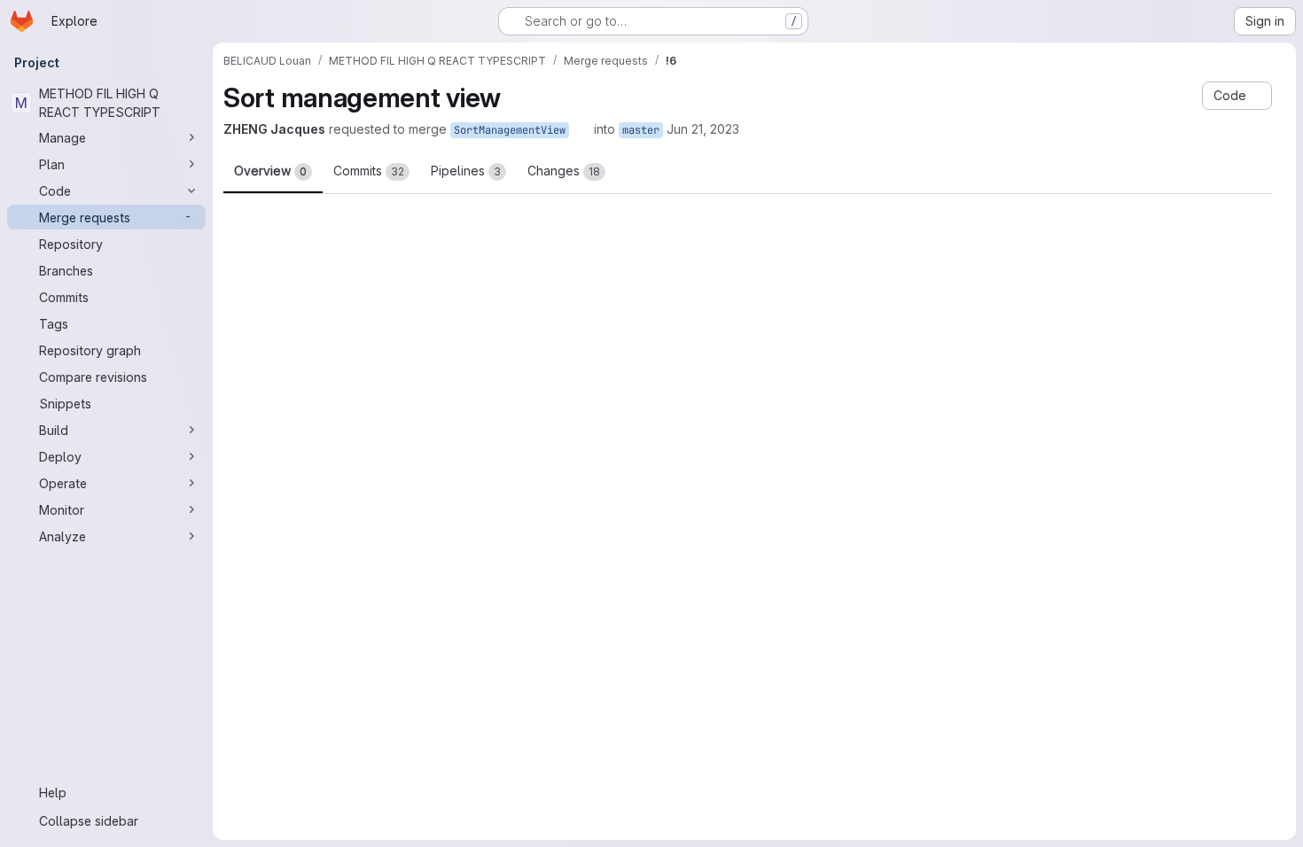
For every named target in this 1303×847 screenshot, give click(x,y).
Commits (368, 170)
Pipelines (466, 170)
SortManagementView (510, 130)
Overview (270, 170)
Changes (563, 170)
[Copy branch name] (581, 129)
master (640, 130)
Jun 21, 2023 (703, 128)
